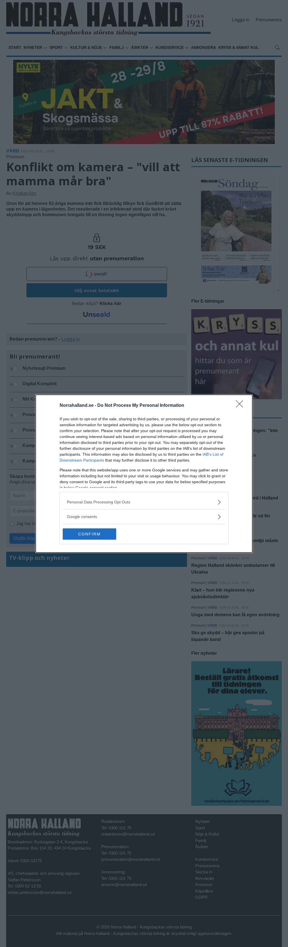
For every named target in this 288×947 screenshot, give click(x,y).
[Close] (241, 405)
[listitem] (144, 502)
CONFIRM (89, 534)
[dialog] (144, 474)
